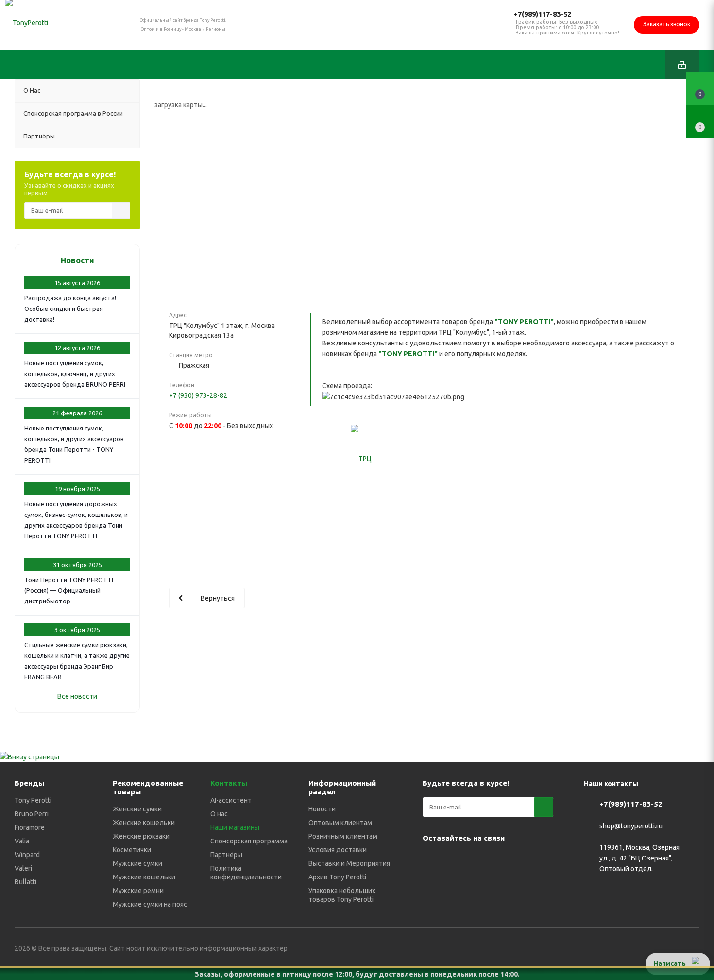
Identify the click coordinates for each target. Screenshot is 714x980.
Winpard (27, 855)
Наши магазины (234, 827)
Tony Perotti (33, 800)
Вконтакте (432, 860)
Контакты (228, 783)
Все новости (77, 696)
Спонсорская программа (249, 841)
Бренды (29, 783)
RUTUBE (456, 884)
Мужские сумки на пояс (150, 904)
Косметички (132, 850)
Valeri (23, 868)
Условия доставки (337, 850)
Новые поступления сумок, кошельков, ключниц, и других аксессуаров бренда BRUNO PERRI (74, 374)
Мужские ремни (138, 890)
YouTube (481, 860)
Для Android (481, 884)
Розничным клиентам (342, 836)
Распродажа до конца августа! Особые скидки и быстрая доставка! (70, 308)
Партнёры (226, 855)
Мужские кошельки (144, 877)
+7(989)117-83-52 (542, 14)
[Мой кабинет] (682, 64)
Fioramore (30, 827)
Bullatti (25, 882)
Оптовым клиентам (340, 822)
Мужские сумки (137, 863)
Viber (505, 860)
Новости (77, 260)
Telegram (456, 860)
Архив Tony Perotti (337, 877)
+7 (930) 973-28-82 (198, 395)
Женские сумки (137, 809)
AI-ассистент (231, 800)
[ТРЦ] (361, 458)
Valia (22, 841)
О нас (219, 814)
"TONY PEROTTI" (524, 322)
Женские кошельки (144, 822)
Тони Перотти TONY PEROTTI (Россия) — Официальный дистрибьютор (68, 590)
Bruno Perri (32, 814)
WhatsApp (529, 860)
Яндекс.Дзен (432, 884)
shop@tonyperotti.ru (631, 826)
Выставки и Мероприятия (349, 863)
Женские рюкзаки (141, 836)
